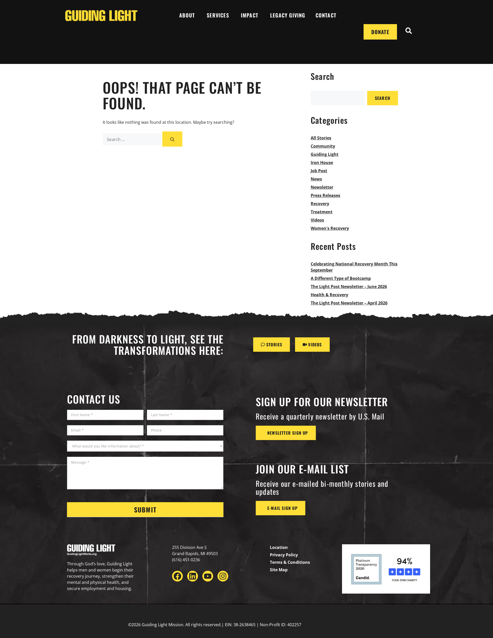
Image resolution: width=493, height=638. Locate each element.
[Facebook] (177, 576)
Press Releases (325, 195)
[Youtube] (207, 576)
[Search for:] (132, 139)
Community (323, 146)
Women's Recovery (330, 228)
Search (382, 98)
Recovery (320, 203)
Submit (145, 509)
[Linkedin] (192, 576)
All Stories (321, 138)
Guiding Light (324, 154)
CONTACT (326, 15)
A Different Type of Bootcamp (341, 278)
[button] (409, 32)
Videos (317, 220)
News (316, 179)
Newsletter (322, 187)
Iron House (322, 162)
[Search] (172, 139)
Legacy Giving (287, 15)
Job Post (319, 171)
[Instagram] (222, 576)
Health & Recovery (329, 295)
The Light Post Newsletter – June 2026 (349, 286)
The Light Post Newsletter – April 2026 (349, 303)
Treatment (322, 212)
